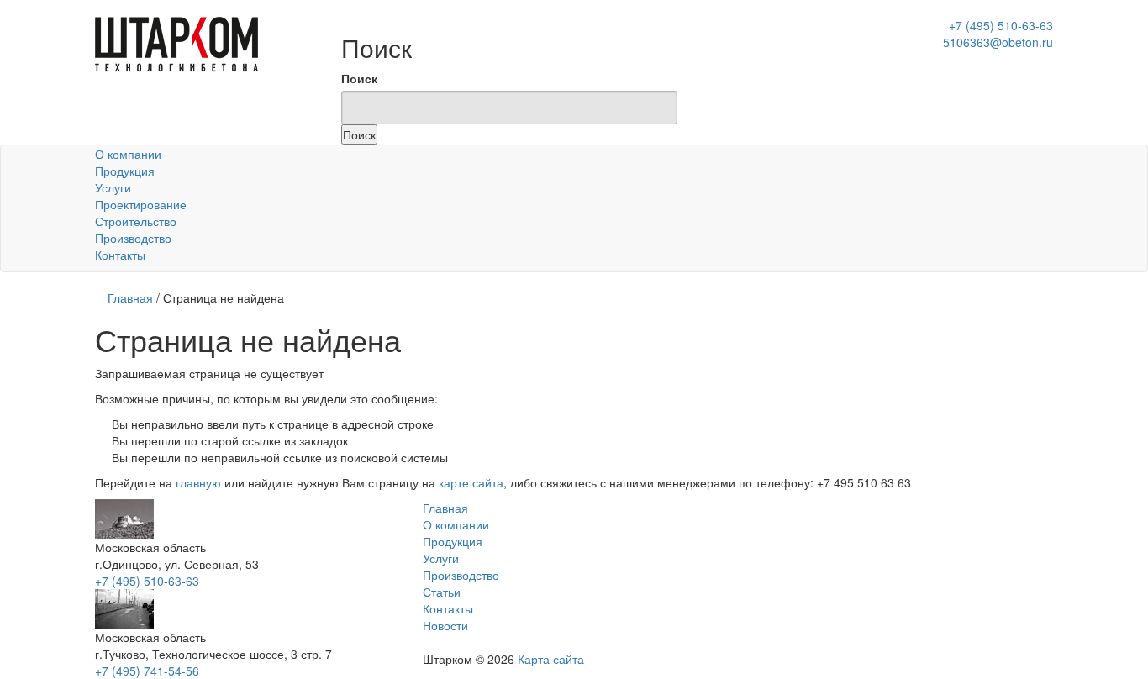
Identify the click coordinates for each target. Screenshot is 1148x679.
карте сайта (471, 482)
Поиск (359, 78)
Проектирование (141, 204)
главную (198, 482)
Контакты (120, 254)
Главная (130, 297)
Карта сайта (551, 658)
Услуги (113, 187)
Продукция (125, 170)
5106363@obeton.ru (998, 42)
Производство (133, 237)
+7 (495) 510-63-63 (147, 580)
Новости (445, 625)
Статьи (442, 591)
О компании (128, 153)
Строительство (135, 221)
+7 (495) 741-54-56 (147, 670)
